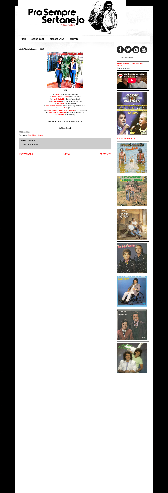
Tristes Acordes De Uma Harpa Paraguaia (60, 110)
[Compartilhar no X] (24, 132)
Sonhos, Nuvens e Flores (60, 97)
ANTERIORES (26, 154)
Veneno (57, 94)
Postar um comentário (30, 144)
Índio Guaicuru (56, 101)
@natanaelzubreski (127, 57)
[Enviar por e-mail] (20, 132)
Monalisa (61, 115)
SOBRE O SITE (37, 39)
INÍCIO (23, 39)
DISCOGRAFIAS (57, 39)
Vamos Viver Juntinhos (54, 106)
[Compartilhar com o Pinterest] (28, 132)
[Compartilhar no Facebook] (26, 132)
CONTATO (74, 39)
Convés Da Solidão (58, 99)
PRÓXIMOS (105, 154)
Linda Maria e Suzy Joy (36, 135)
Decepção (60, 103)
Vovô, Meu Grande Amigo (58, 112)
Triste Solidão (63, 108)
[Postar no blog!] (22, 132)
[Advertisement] (65, 175)
